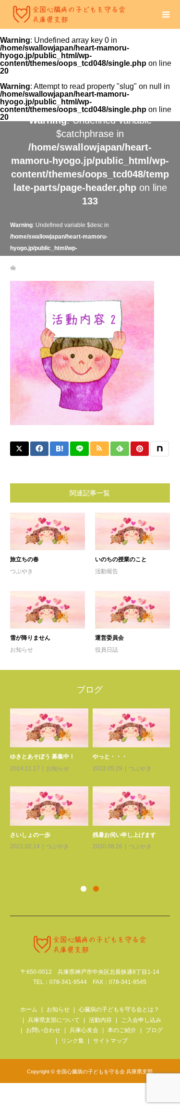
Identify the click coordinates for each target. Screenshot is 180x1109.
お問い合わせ (43, 1030)
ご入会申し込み (141, 1020)
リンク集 (72, 1040)
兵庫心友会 (84, 1030)
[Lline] (79, 448)
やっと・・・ (110, 756)
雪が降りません (30, 637)
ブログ (154, 1030)
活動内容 (100, 1020)
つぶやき (21, 571)
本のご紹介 (122, 1030)
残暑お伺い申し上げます (124, 835)
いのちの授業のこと (121, 559)
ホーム (28, 1009)
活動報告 (106, 571)
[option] (92, 780)
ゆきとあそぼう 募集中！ (42, 756)
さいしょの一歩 (30, 835)
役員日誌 (106, 649)
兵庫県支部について (54, 1020)
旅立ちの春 (24, 559)
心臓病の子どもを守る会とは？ (119, 1009)
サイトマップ (110, 1040)
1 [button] (83, 889)
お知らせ (21, 649)
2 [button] (96, 889)
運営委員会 (109, 637)
